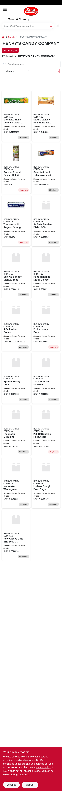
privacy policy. (43, 767)
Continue (11, 785)
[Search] (51, 25)
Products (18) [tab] (10, 50)
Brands (11, 37)
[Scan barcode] (57, 25)
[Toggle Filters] (58, 71)
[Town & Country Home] (31, 11)
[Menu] (5, 9)
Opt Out (30, 785)
